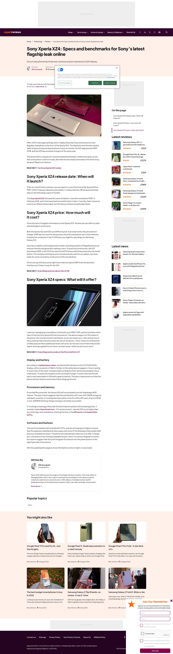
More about (35, 486)
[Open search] (166, 32)
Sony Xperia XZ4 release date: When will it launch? (128, 117)
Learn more (39, 86)
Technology (81, 32)
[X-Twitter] (149, 32)
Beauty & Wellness (115, 32)
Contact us (31, 637)
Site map (42, 637)
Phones (47, 41)
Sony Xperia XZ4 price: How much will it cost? (127, 124)
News (30, 505)
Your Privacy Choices (71, 637)
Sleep (70, 32)
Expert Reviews (11, 32)
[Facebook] (140, 32)
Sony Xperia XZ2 (37, 198)
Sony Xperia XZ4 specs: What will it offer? (128, 130)
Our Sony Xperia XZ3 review (49, 168)
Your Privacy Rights (65, 83)
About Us (87, 637)
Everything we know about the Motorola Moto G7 (59, 352)
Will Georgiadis (37, 69)
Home (29, 41)
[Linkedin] (145, 32)
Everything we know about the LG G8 (53, 271)
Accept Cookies (110, 83)
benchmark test (48, 409)
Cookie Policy (111, 77)
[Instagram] (154, 32)
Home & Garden (97, 32)
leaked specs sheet (47, 365)
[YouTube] (159, 32)
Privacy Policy (54, 637)
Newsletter (131, 32)
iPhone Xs (78, 412)
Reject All (95, 83)
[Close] (117, 68)
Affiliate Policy (99, 637)
